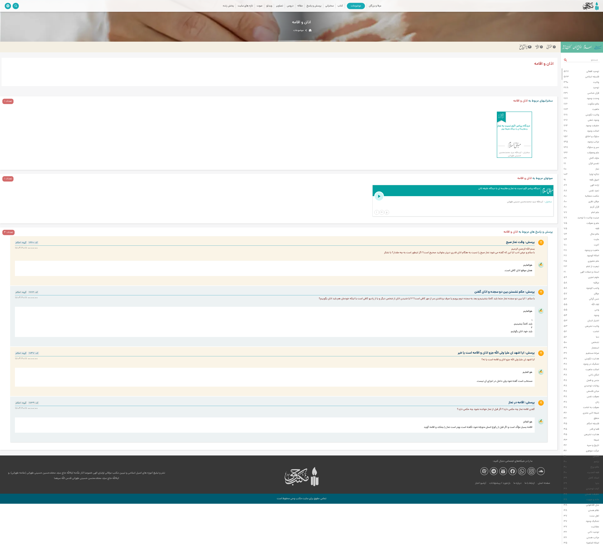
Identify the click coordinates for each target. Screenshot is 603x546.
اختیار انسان (593, 321)
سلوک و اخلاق (592, 136)
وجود (596, 315)
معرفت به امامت (591, 407)
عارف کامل (594, 158)
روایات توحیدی (591, 386)
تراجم (596, 461)
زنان (597, 402)
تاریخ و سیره (593, 445)
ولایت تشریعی (592, 326)
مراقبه (596, 283)
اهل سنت (594, 516)
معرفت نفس (593, 396)
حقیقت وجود (592, 125)
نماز (597, 169)
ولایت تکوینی (592, 115)
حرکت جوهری (592, 451)
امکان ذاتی (594, 375)
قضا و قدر (594, 429)
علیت (596, 239)
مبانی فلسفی (593, 391)
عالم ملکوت (593, 104)
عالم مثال (594, 234)
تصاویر (279, 6)
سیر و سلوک (593, 147)
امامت (596, 331)
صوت (259, 6)
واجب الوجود (592, 288)
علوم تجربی (593, 277)
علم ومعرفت (593, 152)
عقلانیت (595, 527)
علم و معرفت (593, 223)
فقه (597, 228)
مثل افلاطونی (592, 505)
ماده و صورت (592, 499)
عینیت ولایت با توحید (588, 218)
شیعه (596, 440)
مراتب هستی (593, 537)
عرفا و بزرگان (375, 6)
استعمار (595, 348)
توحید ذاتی (593, 532)
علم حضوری (593, 261)
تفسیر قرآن (594, 163)
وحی (597, 310)
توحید (596, 87)
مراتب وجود (593, 142)
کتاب (340, 6)
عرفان (596, 293)
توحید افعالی (592, 71)
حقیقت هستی (592, 494)
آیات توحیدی (592, 489)
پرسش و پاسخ (314, 6)
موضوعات (356, 6)
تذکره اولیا (594, 174)
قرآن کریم (594, 207)
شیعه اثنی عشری (591, 413)
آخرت (596, 245)
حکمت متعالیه (592, 196)
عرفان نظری (593, 201)
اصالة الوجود (593, 255)
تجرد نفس (594, 191)
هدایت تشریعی (591, 434)
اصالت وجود (593, 131)
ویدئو (269, 6)
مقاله (300, 6)
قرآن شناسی (593, 93)
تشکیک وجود (592, 521)
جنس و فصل (593, 380)
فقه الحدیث (593, 472)
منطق (596, 418)
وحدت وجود (593, 98)
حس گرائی (594, 299)
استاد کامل (593, 478)
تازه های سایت (245, 6)
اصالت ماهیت (592, 369)
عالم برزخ (594, 467)
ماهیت (595, 109)
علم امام (595, 212)
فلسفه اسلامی (592, 77)
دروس (290, 6)
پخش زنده (228, 6)
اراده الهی (594, 185)
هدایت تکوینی (592, 359)
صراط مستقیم (592, 353)
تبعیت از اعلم (592, 266)
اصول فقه (594, 180)
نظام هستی (593, 510)
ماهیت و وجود (591, 250)
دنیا (597, 483)
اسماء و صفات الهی (589, 272)
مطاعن (596, 456)
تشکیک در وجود (591, 364)
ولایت (596, 82)
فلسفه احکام (593, 423)
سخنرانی (329, 6)
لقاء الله (595, 304)
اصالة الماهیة (592, 543)
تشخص (595, 342)
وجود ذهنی (593, 120)
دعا (597, 337)
